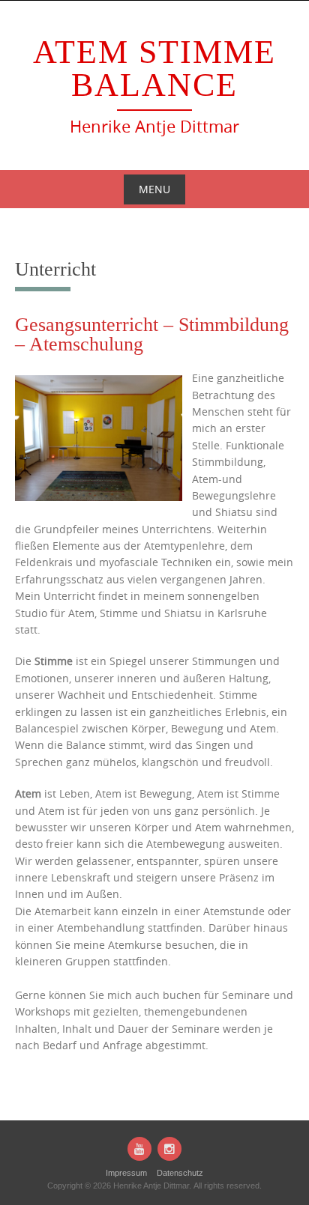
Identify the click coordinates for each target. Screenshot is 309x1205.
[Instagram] (170, 1149)
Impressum (126, 1172)
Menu (154, 189)
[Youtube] (140, 1149)
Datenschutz (180, 1172)
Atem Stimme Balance (154, 68)
